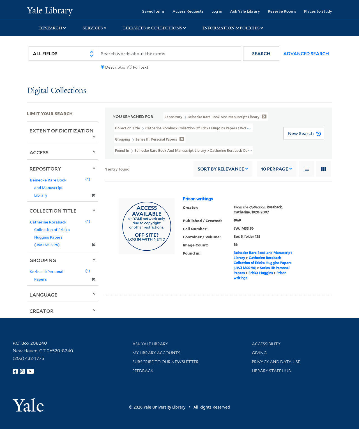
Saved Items (153, 11)
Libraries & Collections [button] (152, 28)
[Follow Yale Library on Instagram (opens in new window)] (22, 371)
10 (274, 169)
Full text (140, 67)
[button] (261, 53)
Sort (221, 169)
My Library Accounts (156, 353)
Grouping (42, 260)
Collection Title (53, 210)
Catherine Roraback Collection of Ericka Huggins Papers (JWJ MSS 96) (262, 263)
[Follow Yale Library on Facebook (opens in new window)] (15, 371)
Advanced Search (306, 53)
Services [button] (92, 28)
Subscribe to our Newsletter (165, 362)
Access (39, 152)
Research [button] (50, 28)
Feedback (142, 371)
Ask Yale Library (245, 11)
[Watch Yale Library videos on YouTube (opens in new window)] (30, 371)
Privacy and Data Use (276, 362)
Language (43, 294)
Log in (216, 11)
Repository (45, 168)
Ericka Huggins (260, 273)
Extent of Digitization (61, 130)
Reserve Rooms (282, 11)
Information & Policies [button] (231, 28)
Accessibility (266, 344)
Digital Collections (56, 91)
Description (116, 67)
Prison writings (198, 198)
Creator (41, 310)
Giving (259, 353)
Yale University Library (50, 11)
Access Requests (188, 11)
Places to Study (318, 11)
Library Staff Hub (271, 371)
